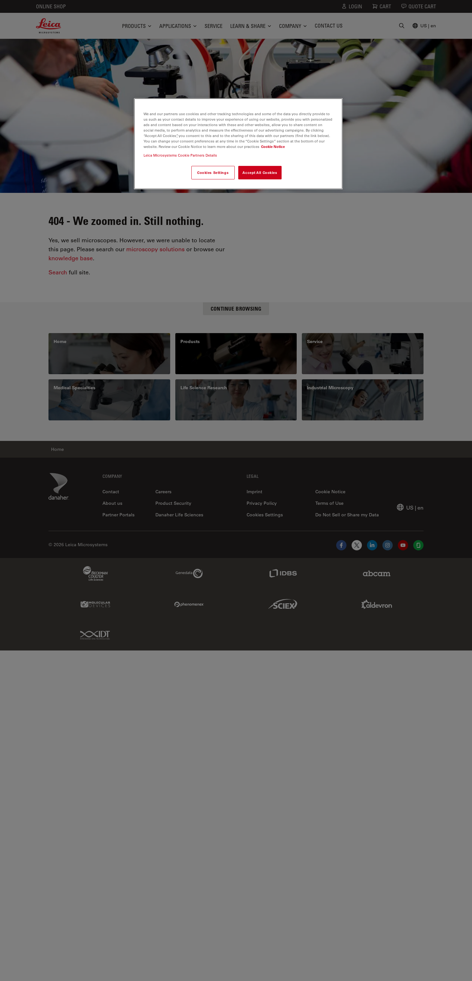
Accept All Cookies (259, 172)
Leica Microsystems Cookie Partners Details (180, 155)
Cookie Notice (273, 146)
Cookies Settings (213, 172)
